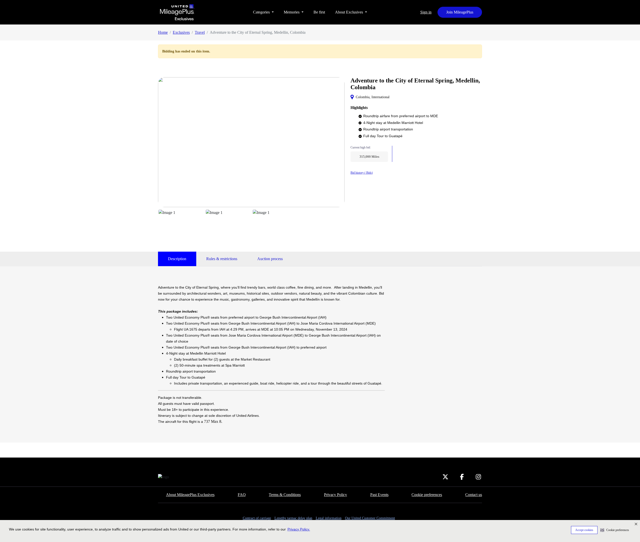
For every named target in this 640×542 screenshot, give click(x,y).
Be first (319, 12)
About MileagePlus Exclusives (190, 495)
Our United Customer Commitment (370, 518)
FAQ (242, 495)
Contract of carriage (257, 518)
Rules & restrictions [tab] (221, 259)
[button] (615, 530)
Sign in (426, 12)
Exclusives (181, 32)
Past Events (379, 495)
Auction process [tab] (270, 259)
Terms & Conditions (285, 495)
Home (163, 32)
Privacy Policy (335, 495)
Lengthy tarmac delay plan (293, 518)
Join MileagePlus (459, 12)
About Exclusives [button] (349, 12)
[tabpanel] (271, 354)
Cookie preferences (427, 495)
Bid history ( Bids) (361, 172)
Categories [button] (262, 12)
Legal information (329, 518)
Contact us (473, 495)
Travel (200, 32)
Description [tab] (177, 259)
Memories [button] (292, 12)
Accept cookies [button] (584, 530)
